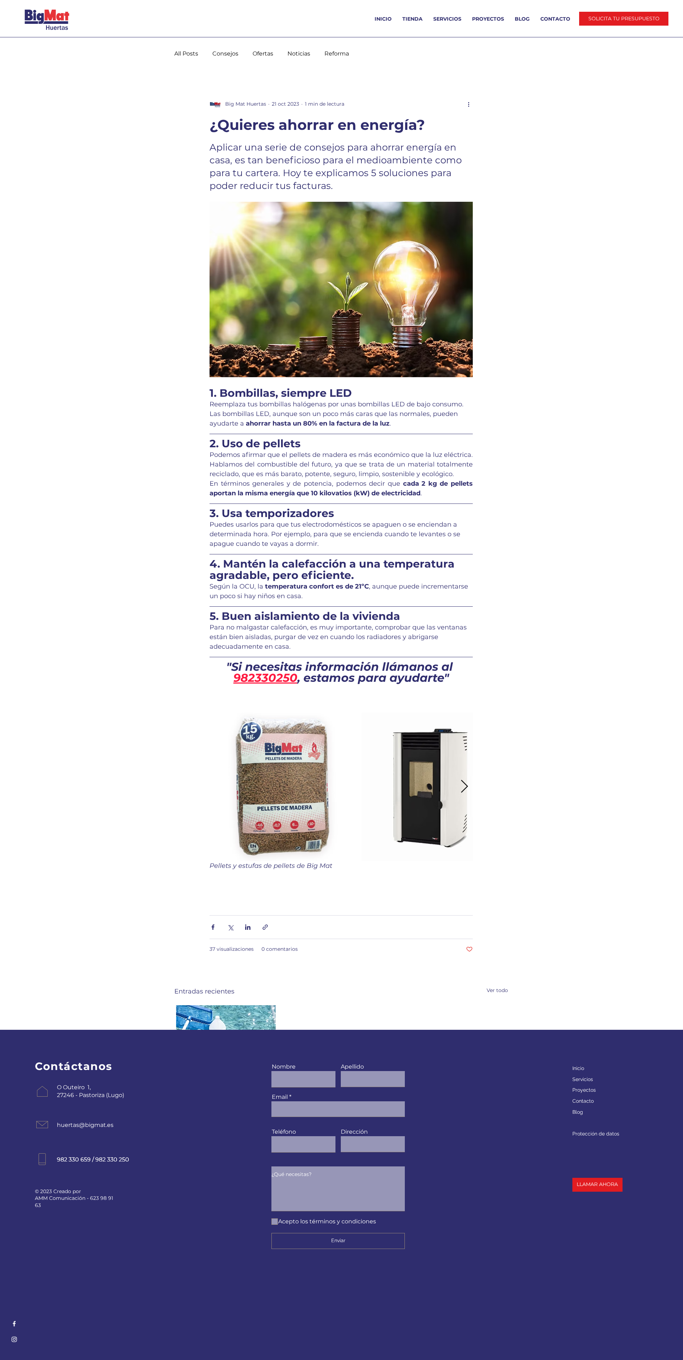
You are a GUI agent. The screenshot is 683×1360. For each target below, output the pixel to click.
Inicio (578, 1068)
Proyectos (584, 1090)
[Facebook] (14, 1323)
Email (280, 1097)
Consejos (225, 53)
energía (272, 902)
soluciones (369, 902)
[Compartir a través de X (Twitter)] (230, 927)
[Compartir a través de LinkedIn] (247, 927)
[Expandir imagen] (284, 787)
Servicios (582, 1079)
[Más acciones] (468, 104)
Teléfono (284, 1132)
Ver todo (497, 990)
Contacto (583, 1101)
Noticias (298, 53)
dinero (336, 902)
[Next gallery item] (464, 787)
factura (223, 902)
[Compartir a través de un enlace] (265, 927)
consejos (305, 902)
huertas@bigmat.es (85, 1125)
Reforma (336, 53)
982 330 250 (112, 1159)
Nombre (284, 1067)
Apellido (352, 1067)
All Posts (186, 53)
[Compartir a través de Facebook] (213, 927)
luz (247, 902)
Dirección (354, 1132)
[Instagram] (14, 1339)
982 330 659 (74, 1159)
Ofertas (263, 53)
